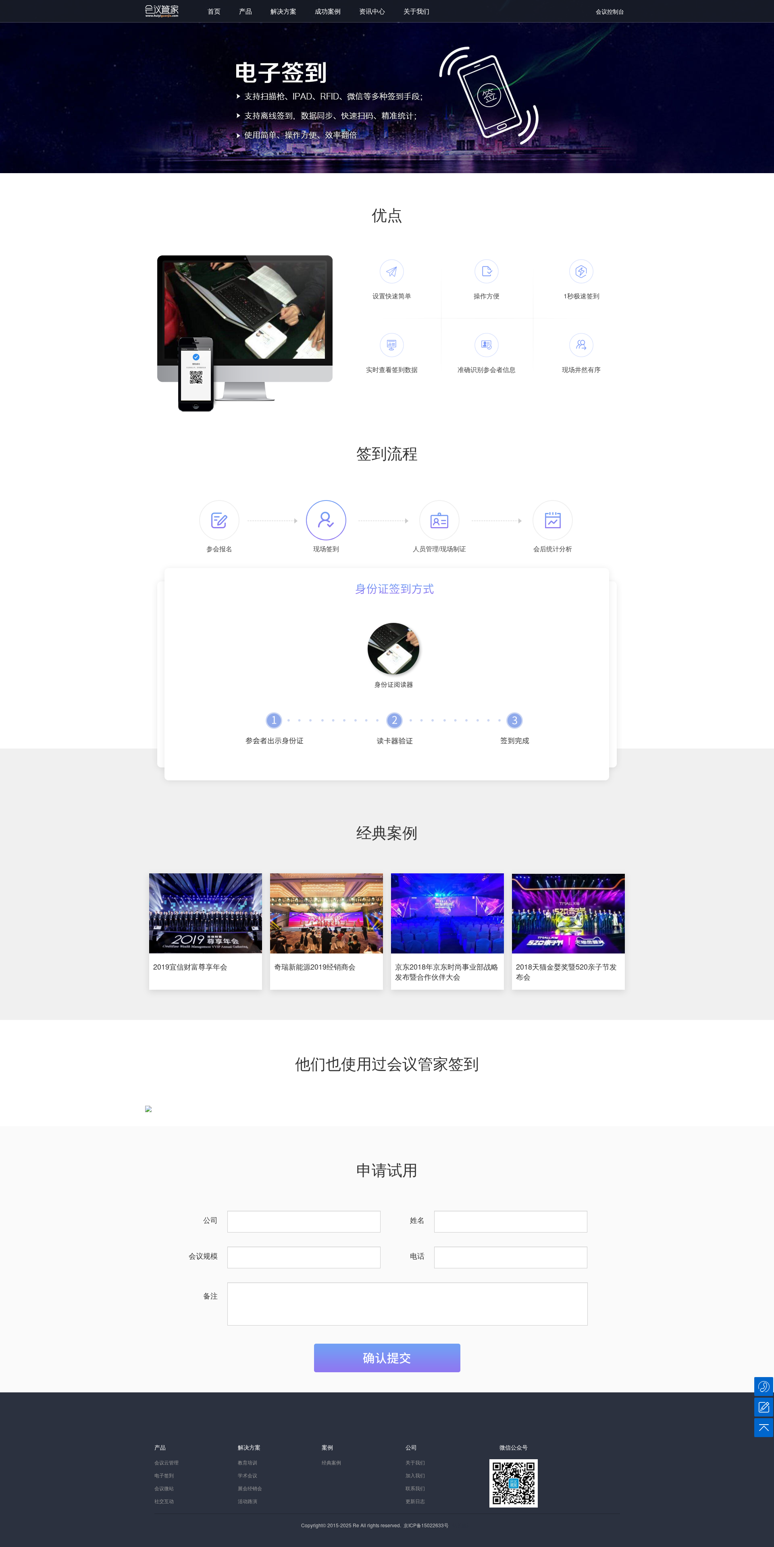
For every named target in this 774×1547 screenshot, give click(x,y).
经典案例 (331, 1462)
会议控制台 (610, 11)
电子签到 (164, 1475)
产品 (245, 11)
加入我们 (415, 1475)
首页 (214, 11)
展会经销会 (250, 1488)
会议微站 (164, 1488)
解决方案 (283, 11)
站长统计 (462, 1525)
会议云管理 (166, 1462)
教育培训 (247, 1462)
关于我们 (416, 11)
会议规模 (203, 1256)
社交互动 (164, 1500)
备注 (210, 1296)
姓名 (417, 1220)
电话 (417, 1256)
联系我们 (415, 1488)
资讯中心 (372, 11)
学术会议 (247, 1475)
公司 (210, 1220)
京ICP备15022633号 (426, 1525)
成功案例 (328, 11)
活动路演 (247, 1500)
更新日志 (415, 1500)
